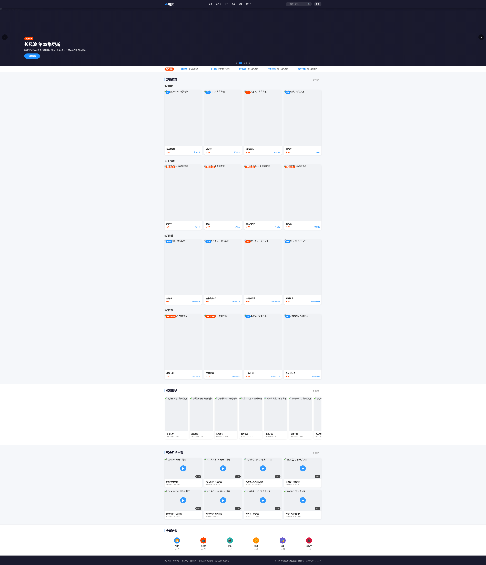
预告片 (248, 4)
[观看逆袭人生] (275, 418)
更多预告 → (317, 453)
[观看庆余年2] (183, 197)
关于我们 (168, 561)
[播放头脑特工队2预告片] (263, 473)
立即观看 (32, 56)
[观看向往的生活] (223, 272)
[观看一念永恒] (263, 346)
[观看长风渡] (302, 197)
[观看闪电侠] (302, 122)
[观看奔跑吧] (183, 272)
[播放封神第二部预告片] (263, 504)
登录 (317, 4)
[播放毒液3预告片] (303, 504)
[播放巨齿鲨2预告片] (303, 473)
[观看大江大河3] (263, 197)
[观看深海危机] (263, 122)
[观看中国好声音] (263, 272)
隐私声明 (185, 561)
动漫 (233, 4)
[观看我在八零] (176, 418)
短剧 (240, 4)
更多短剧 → (317, 391)
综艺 (226, 4)
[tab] (236, 63)
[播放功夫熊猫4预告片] (223, 473)
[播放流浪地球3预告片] (183, 504)
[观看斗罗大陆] (183, 346)
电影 (169, 4)
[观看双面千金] (300, 418)
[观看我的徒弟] (250, 418)
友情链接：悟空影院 (206, 561)
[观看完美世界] (223, 346)
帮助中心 (176, 561)
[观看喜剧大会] (302, 272)
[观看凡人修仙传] (302, 346)
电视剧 (218, 4)
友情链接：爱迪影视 (222, 561)
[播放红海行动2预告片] (223, 504)
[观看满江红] (223, 122)
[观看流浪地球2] (183, 122)
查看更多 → (317, 79)
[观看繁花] (223, 197)
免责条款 (193, 561)
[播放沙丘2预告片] (183, 473)
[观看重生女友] (201, 418)
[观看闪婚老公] (226, 418)
